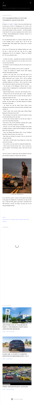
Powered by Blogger (18, 399)
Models (17, 219)
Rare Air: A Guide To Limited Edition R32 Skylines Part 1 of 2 (16, 355)
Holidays (13, 219)
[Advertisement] (17, 284)
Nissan (24, 219)
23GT (4, 5)
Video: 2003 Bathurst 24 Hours (15, 387)
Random (5, 221)
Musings (21, 219)
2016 (9, 24)
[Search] (30, 2)
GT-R (9, 219)
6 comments (9, 358)
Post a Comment (10, 331)
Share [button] (4, 217)
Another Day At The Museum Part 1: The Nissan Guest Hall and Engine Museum (15, 327)
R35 (28, 219)
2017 (13, 24)
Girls (7, 219)
